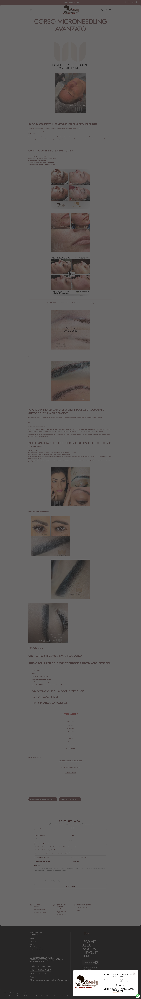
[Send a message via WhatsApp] (138, 996)
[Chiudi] (135, 973)
